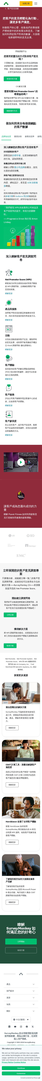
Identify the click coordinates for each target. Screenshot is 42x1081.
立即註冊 (10, 615)
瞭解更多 (9, 293)
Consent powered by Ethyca (29, 1078)
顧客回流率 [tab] (29, 136)
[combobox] (21, 1019)
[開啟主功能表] (35, 3)
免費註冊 (26, 3)
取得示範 (10, 646)
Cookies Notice (20, 1062)
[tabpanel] (21, 196)
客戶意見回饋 (13, 8)
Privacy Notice (7, 1062)
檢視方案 (21, 950)
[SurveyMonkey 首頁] (6, 4)
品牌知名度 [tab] (6, 136)
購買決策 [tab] (18, 136)
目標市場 (16, 155)
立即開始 (21, 941)
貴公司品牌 (19, 167)
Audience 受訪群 (22, 196)
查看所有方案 (12, 79)
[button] (21, 984)
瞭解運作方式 (12, 111)
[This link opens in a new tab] (9, 1026)
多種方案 (9, 196)
